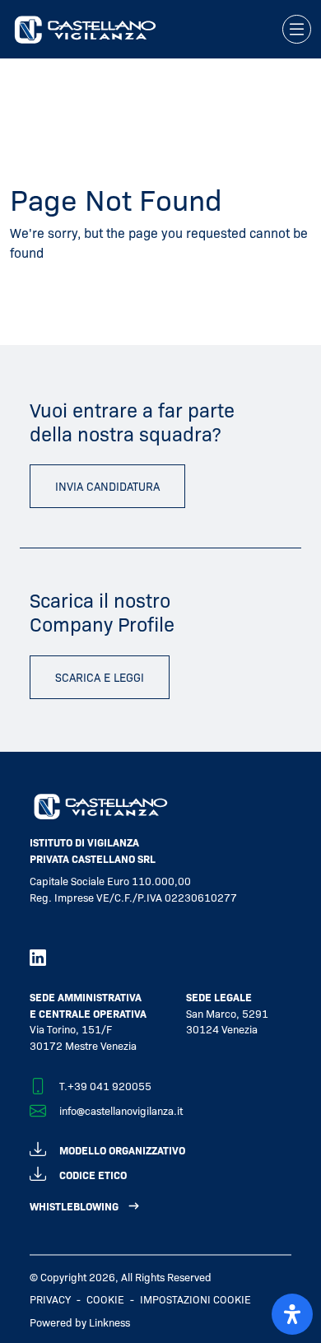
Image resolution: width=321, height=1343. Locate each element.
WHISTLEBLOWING (74, 1206)
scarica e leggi (99, 676)
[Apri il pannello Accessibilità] (292, 1314)
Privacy (50, 1299)
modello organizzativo (122, 1150)
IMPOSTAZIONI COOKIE (195, 1299)
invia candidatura (107, 485)
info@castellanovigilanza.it (121, 1110)
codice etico (93, 1175)
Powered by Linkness (80, 1322)
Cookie (105, 1299)
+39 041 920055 (109, 1086)
